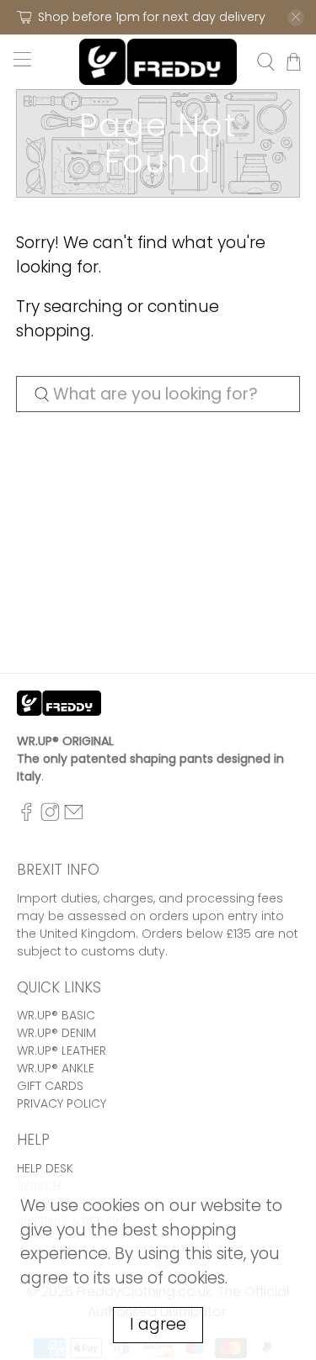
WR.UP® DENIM (56, 1032)
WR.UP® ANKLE (55, 1068)
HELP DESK (45, 1168)
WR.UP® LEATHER (61, 1050)
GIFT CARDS (50, 1085)
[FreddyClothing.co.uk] (158, 62)
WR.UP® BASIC (56, 1015)
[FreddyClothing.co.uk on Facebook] (26, 816)
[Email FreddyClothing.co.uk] (73, 816)
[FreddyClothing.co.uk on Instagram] (50, 816)
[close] (295, 17)
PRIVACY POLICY (61, 1103)
